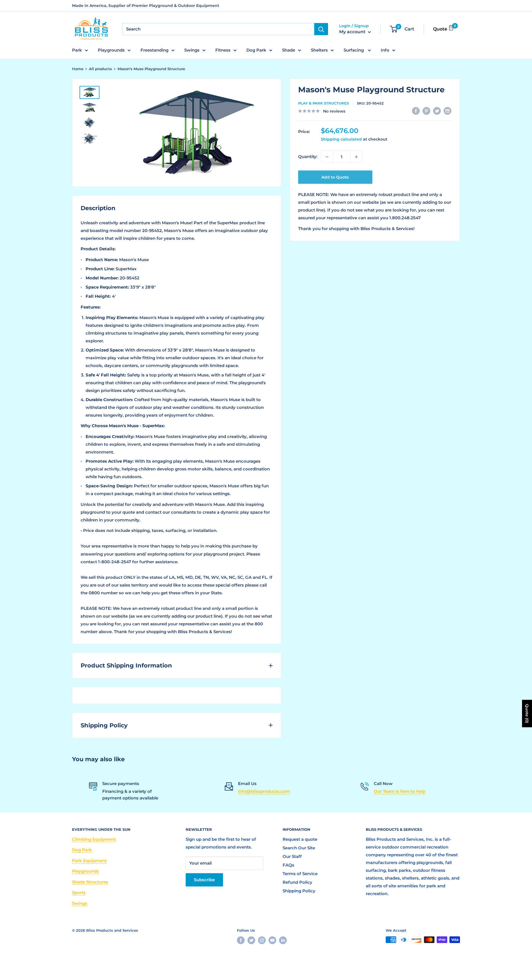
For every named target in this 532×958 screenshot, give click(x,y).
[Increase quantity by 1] (356, 157)
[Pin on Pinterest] (426, 111)
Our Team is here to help (399, 791)
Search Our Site (299, 847)
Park (77, 50)
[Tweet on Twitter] (437, 111)
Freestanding (154, 50)
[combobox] (218, 29)
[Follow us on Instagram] (262, 940)
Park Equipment (89, 860)
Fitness (223, 50)
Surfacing (354, 50)
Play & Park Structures (323, 103)
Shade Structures (90, 882)
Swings (192, 50)
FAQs (288, 865)
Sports (79, 892)
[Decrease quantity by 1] (327, 157)
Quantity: (308, 156)
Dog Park (256, 50)
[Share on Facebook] (416, 111)
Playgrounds (111, 50)
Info (385, 50)
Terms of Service (300, 873)
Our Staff (292, 856)
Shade (288, 50)
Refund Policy (297, 882)
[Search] (321, 29)
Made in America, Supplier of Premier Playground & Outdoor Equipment (145, 5)
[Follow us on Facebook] (241, 940)
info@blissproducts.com (264, 791)
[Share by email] (447, 111)
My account (353, 32)
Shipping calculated (341, 139)
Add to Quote (335, 177)
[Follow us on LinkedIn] (283, 940)
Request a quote (300, 839)
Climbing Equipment (94, 839)
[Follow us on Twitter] (251, 940)
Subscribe (204, 879)
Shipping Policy (299, 890)
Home (77, 69)
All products (100, 69)
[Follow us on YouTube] (272, 940)
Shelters (319, 50)
